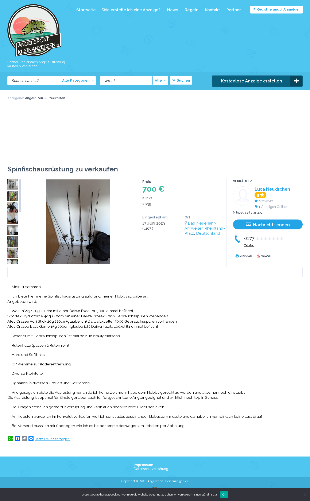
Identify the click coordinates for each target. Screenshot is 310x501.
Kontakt (212, 9)
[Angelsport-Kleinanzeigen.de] (34, 56)
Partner (233, 9)
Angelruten (34, 98)
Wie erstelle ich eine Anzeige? (131, 9)
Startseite (86, 9)
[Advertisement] (155, 133)
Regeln (191, 9)
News (172, 9)
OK (224, 494)
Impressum (143, 465)
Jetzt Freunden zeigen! (52, 439)
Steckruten (56, 98)
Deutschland (208, 233)
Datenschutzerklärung (151, 469)
